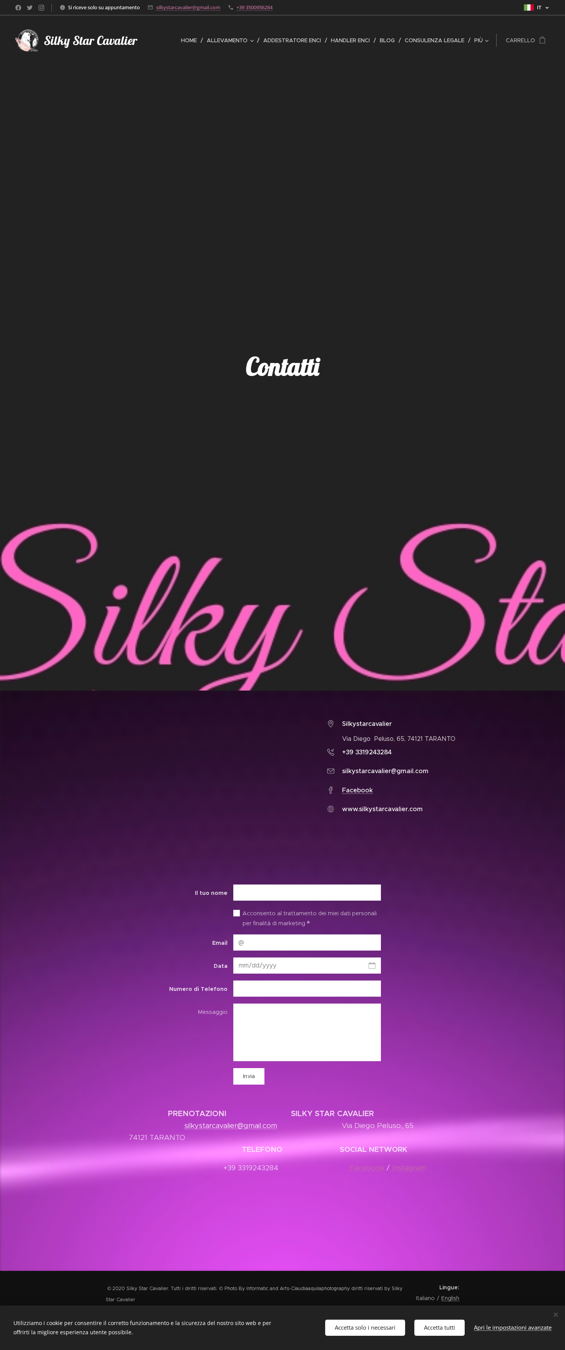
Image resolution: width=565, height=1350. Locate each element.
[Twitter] (30, 7)
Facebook (357, 790)
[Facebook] (18, 7)
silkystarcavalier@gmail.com (188, 7)
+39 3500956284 (254, 7)
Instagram (408, 1167)
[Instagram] (41, 7)
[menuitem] (191, 40)
